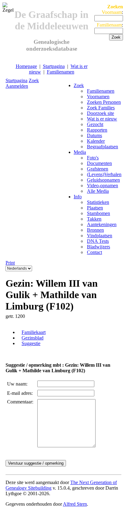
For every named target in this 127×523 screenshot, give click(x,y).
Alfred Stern (75, 504)
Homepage (26, 66)
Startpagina (54, 66)
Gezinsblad (32, 337)
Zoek (34, 80)
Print (10, 262)
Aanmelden (17, 86)
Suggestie (31, 343)
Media (80, 152)
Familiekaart (34, 332)
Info (78, 196)
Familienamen (60, 71)
